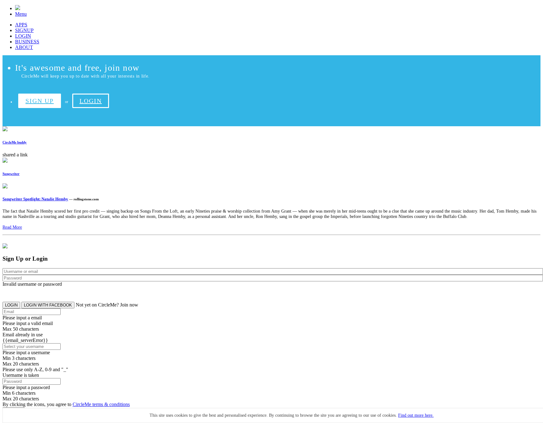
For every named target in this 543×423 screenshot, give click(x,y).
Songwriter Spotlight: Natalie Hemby (35, 199)
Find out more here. (416, 415)
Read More (12, 227)
